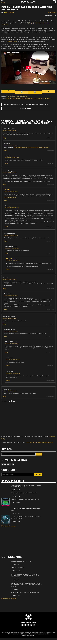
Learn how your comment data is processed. (39, 442)
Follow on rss (10, 464)
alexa (13, 98)
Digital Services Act (24, 633)
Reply (4, 138)
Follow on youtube (8, 464)
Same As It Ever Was (17, 568)
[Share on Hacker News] (6, 15)
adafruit (8, 98)
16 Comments (16, 502)
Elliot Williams (10, 259)
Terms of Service (15, 633)
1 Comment (15, 580)
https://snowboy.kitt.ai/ (10, 197)
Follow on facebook (2, 464)
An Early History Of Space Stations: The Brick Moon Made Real (26, 517)
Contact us (13, 464)
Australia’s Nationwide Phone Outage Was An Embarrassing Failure (26, 486)
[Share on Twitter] (4, 15)
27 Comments (16, 513)
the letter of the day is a (44, 98)
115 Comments (16, 571)
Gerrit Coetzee (9, 12)
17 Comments (52, 12)
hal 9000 (23, 98)
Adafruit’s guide (12, 41)
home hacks (11, 96)
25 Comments (16, 490)
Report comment (50, 138)
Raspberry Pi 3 (31, 98)
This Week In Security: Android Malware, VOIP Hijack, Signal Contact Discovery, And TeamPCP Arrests (26, 585)
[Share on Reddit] (8, 15)
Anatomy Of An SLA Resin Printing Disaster (25, 499)
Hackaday (28, 1)
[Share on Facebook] (2, 15)
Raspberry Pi (19, 96)
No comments (16, 496)
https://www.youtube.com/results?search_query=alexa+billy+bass (31, 147)
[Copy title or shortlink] (11, 15)
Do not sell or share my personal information (39, 633)
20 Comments (16, 521)
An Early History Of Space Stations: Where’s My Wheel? (26, 509)
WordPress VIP (31, 635)
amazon (18, 98)
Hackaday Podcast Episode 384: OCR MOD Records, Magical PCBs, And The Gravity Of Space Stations (25, 575)
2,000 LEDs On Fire (25, 108)
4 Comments (15, 589)
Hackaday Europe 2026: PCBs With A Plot (24, 493)
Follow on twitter (5, 464)
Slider (26, 96)
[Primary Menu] (54, 1)
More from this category (8, 526)
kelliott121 (7, 190)
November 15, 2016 (50, 15)
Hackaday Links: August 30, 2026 (21, 561)
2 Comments (16, 564)
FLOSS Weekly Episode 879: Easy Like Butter (25, 592)
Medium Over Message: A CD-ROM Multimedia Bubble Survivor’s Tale (26, 104)
